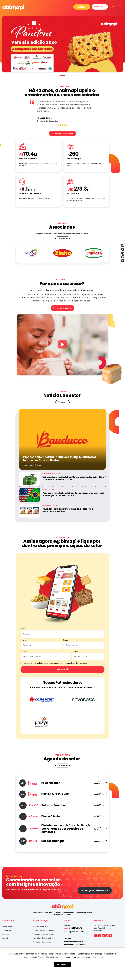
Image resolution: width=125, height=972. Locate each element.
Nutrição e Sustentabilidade (44, 938)
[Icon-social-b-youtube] (122, 260)
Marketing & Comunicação (43, 930)
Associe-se (6, 938)
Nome (23, 629)
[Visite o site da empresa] (31, 253)
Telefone (75, 651)
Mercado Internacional (42, 942)
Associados (29, 465)
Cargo (65, 640)
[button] (62, 344)
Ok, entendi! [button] (62, 964)
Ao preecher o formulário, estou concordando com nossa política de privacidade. (55, 663)
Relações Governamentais (43, 934)
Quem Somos (7, 926)
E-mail (23, 651)
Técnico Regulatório (41, 926)
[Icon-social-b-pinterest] (122, 256)
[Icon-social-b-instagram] (122, 249)
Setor (53, 473)
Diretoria (5, 934)
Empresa (24, 640)
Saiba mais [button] (98, 957)
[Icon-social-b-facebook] (122, 245)
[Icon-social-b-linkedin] (122, 253)
